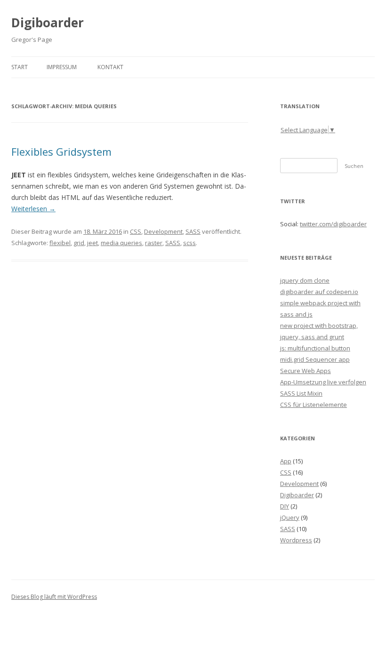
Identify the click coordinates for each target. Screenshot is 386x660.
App (285, 461)
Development (163, 231)
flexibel (60, 243)
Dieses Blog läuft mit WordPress (54, 597)
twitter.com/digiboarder (333, 224)
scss (189, 243)
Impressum (62, 67)
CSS (135, 231)
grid (78, 243)
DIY (284, 506)
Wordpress (296, 540)
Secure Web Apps (305, 370)
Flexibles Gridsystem (61, 151)
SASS (193, 231)
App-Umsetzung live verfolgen (323, 382)
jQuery (289, 517)
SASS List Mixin (301, 393)
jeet (92, 243)
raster (153, 243)
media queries (121, 243)
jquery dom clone (305, 280)
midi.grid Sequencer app (315, 359)
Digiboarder (47, 22)
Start (19, 67)
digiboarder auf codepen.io (319, 291)
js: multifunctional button (315, 348)
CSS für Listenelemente (313, 404)
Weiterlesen (33, 208)
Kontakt (110, 67)
